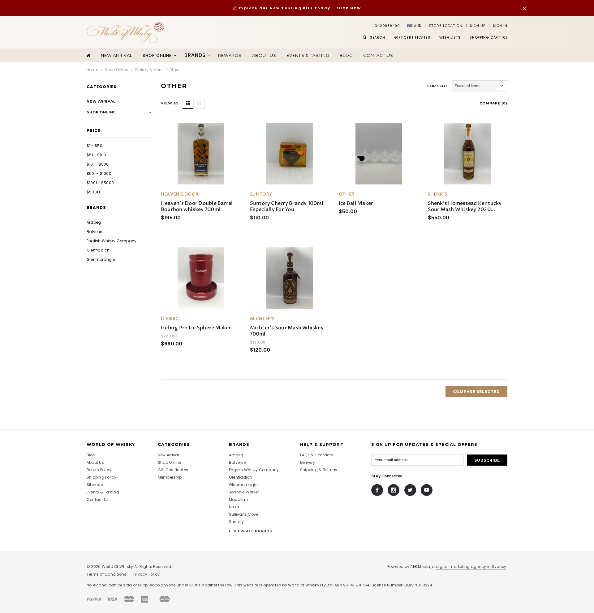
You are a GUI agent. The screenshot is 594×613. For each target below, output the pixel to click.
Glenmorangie (101, 259)
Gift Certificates (173, 469)
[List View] (198, 103)
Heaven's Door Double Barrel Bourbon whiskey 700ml (197, 206)
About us (264, 55)
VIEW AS (170, 103)
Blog (346, 55)
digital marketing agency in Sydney (471, 566)
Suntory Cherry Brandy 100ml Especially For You (286, 206)
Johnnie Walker (244, 492)
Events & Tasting (307, 55)
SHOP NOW (349, 8)
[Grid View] (188, 103)
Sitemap (95, 484)
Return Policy (99, 469)
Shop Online (116, 69)
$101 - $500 (98, 164)
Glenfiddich (98, 250)
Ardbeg (94, 222)
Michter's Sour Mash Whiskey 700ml (287, 331)
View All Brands (252, 531)
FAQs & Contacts (316, 455)
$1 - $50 (94, 145)
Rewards (230, 55)
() (488, 37)
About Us (95, 462)
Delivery (307, 462)
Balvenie (95, 231)
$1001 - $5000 (100, 182)
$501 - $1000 (99, 173)
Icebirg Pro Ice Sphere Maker (196, 328)
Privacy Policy (146, 574)
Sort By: (437, 86)
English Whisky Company (111, 240)
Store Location (445, 25)
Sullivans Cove (243, 514)
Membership (170, 477)
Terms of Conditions (107, 574)
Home (92, 69)
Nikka (234, 506)
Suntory (236, 521)
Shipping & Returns (318, 469)
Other (174, 69)
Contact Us (378, 55)
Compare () (493, 103)
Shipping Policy (102, 477)
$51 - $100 (96, 155)
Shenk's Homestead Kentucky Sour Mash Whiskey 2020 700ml (465, 206)
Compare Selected (476, 391)
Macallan (238, 499)
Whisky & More (149, 69)
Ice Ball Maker (356, 203)
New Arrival (116, 55)
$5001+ (94, 192)
